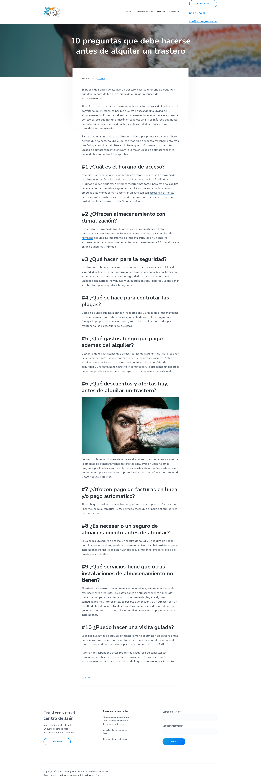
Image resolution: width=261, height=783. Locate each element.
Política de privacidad (70, 775)
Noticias (89, 677)
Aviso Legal (50, 775)
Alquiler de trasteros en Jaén (115, 732)
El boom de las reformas (115, 739)
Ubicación (57, 741)
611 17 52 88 (197, 13)
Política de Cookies (93, 775)
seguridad (127, 285)
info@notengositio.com (203, 21)
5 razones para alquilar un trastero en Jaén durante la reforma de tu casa (116, 721)
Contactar (203, 3)
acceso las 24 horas (161, 192)
